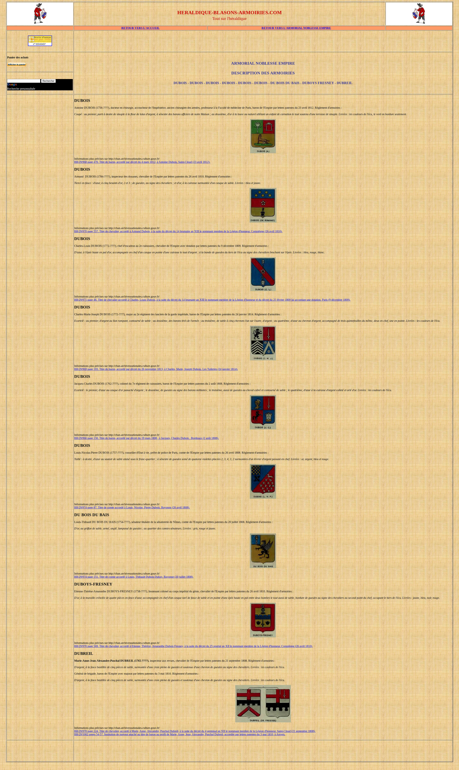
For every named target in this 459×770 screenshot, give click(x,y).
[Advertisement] (263, 42)
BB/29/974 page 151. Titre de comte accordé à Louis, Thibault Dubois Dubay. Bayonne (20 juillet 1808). (133, 576)
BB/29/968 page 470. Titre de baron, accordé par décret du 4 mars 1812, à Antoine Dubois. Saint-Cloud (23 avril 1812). (142, 161)
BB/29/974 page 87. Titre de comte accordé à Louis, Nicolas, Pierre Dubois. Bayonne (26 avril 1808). (132, 507)
